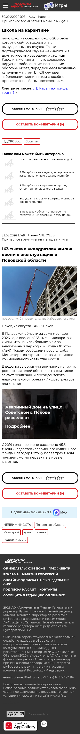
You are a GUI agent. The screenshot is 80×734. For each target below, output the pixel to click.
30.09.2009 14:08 (13, 17)
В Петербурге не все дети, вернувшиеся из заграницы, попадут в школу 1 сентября (46, 174)
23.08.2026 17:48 (13, 235)
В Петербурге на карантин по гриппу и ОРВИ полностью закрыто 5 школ (44, 187)
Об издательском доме (24, 568)
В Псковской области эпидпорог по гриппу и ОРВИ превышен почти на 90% (45, 213)
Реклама (11, 574)
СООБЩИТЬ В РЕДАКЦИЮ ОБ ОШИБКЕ (34, 595)
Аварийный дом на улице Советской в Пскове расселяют (33, 412)
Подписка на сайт (19, 589)
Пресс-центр (59, 568)
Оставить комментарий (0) (40, 124)
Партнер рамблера (38, 714)
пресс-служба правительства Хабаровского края (39, 318)
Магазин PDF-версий (40, 574)
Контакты (48, 589)
